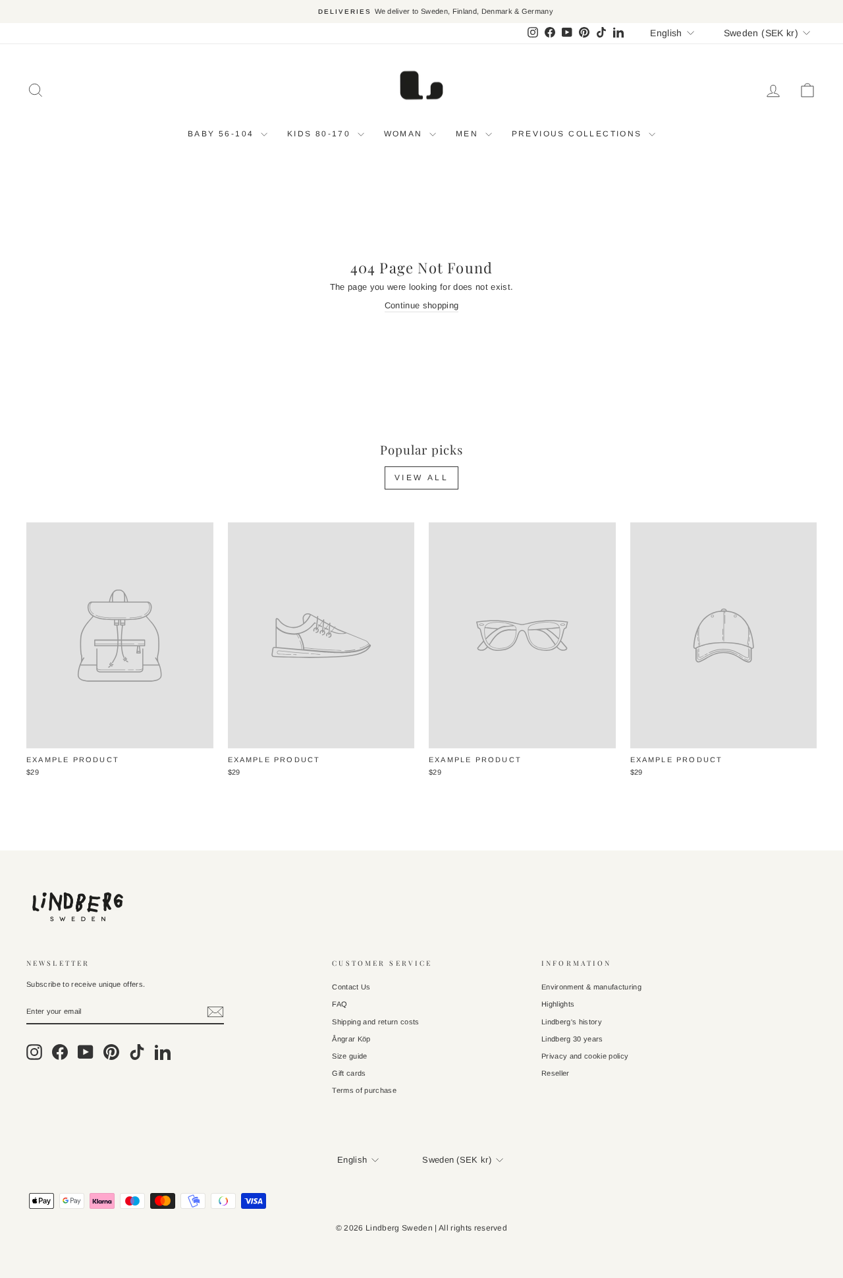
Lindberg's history (571, 1022)
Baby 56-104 (223, 133)
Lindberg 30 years (572, 1039)
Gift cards (349, 1073)
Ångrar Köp (351, 1039)
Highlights (557, 1004)
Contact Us (351, 987)
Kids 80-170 (320, 133)
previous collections (578, 133)
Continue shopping (422, 305)
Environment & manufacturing (591, 987)
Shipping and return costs (375, 1022)
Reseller (555, 1073)
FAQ (339, 1004)
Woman (405, 133)
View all (421, 477)
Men (469, 133)
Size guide (349, 1056)
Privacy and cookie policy (584, 1056)
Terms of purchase (364, 1090)
